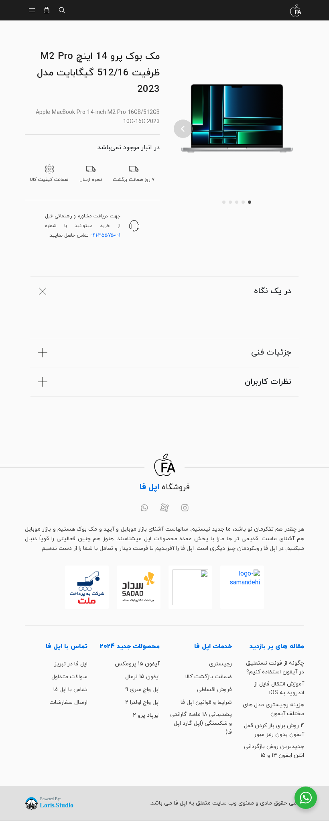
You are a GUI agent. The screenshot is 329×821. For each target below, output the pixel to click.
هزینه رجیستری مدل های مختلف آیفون (273, 709)
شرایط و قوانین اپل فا (206, 702)
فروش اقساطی (214, 689)
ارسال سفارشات (68, 702)
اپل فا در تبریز (70, 664)
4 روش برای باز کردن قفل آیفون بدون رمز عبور (274, 730)
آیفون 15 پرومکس (137, 664)
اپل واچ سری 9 (142, 689)
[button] (183, 128)
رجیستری (220, 664)
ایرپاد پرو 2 (146, 715)
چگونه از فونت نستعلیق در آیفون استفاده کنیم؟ (275, 667)
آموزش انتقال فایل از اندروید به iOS (279, 688)
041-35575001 (105, 235)
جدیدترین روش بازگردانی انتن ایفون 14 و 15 (274, 751)
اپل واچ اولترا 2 (142, 702)
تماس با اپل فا (70, 689)
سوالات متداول (69, 677)
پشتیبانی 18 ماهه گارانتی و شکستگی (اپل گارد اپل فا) (201, 723)
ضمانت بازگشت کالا (208, 677)
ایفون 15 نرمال (142, 677)
